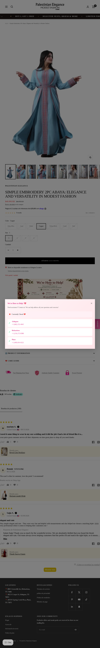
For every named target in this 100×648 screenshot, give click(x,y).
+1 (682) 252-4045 (18, 324)
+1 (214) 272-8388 (18, 333)
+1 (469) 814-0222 (18, 342)
